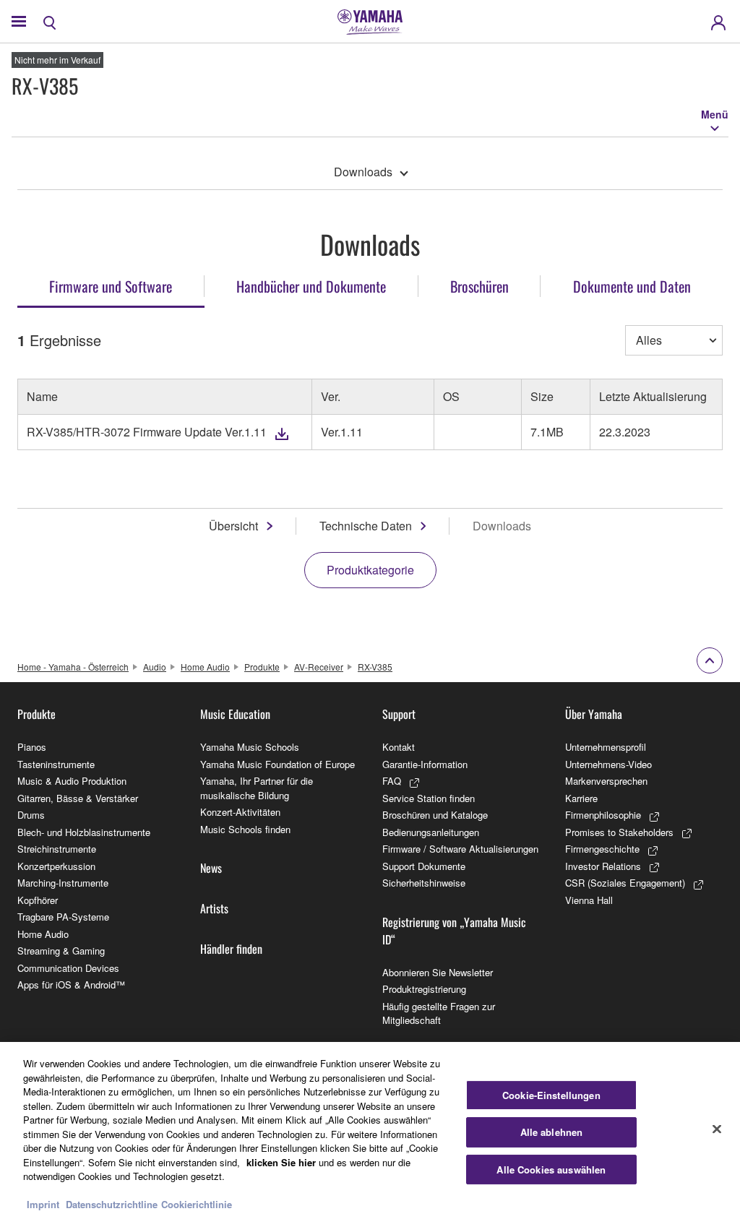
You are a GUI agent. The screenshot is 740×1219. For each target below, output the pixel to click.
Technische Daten (365, 525)
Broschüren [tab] (479, 286)
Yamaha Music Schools (249, 747)
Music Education (235, 714)
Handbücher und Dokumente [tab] (311, 286)
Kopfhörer (37, 900)
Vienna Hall (589, 900)
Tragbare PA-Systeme (63, 916)
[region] (370, 1130)
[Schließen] (717, 1129)
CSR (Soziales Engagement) (625, 883)
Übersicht (233, 525)
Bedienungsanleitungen (430, 832)
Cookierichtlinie (196, 1204)
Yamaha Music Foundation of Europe (277, 764)
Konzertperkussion (56, 866)
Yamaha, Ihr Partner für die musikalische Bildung (256, 788)
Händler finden (231, 948)
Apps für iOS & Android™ (71, 984)
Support (399, 714)
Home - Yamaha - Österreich (73, 666)
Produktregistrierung (424, 989)
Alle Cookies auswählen (551, 1169)
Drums (31, 815)
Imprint (43, 1204)
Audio (154, 666)
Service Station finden (428, 798)
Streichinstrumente (56, 849)
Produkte (262, 666)
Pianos (31, 747)
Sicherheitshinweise (423, 883)
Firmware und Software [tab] (110, 286)
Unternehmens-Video (608, 764)
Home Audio (205, 666)
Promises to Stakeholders (619, 832)
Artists (214, 908)
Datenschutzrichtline (112, 1204)
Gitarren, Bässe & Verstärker (77, 798)
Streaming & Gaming (61, 950)
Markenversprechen (606, 781)
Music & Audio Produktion (71, 781)
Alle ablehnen (551, 1132)
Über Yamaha (593, 714)
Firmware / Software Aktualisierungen (460, 849)
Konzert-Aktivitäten (240, 812)
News (211, 867)
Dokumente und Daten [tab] (632, 286)
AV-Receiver (318, 666)
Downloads (363, 171)
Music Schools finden (245, 829)
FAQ (391, 781)
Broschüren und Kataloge (435, 815)
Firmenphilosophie (603, 815)
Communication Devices (68, 968)
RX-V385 (375, 666)
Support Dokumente (423, 866)
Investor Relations (603, 866)
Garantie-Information (425, 764)
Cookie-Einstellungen (551, 1095)
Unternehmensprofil (605, 747)
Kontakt (398, 747)
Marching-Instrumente (62, 883)
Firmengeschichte (602, 849)
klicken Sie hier (281, 1162)
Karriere (581, 798)
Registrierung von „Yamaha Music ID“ (454, 930)
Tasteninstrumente (56, 764)
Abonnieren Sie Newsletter (437, 972)
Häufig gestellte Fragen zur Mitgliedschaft (438, 1013)
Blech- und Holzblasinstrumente (83, 832)
